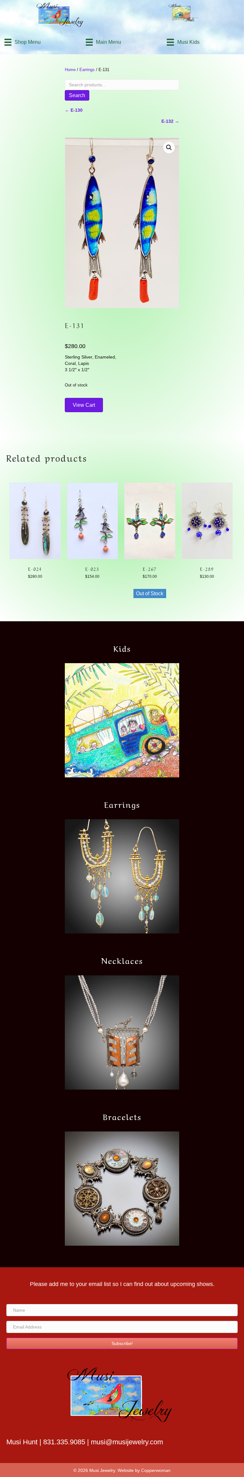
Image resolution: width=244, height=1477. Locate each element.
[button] (169, 147)
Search (77, 95)
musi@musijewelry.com (127, 1442)
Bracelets (122, 1116)
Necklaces (122, 960)
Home (70, 69)
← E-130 (74, 110)
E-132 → (170, 121)
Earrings (87, 69)
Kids (122, 648)
